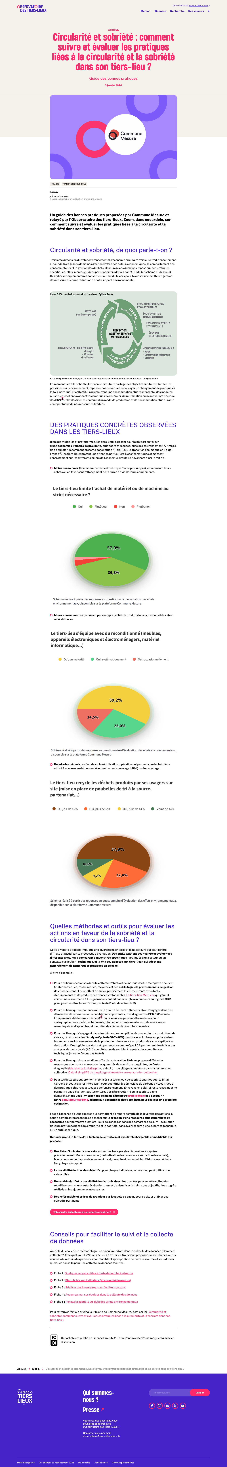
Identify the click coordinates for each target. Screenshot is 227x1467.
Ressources (196, 11)
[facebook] (152, 1406)
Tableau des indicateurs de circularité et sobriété (82, 1212)
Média (145, 11)
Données (160, 11)
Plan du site (84, 1462)
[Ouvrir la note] (62, 398)
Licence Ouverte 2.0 (106, 1338)
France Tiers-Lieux (198, 5)
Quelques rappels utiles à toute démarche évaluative (99, 1273)
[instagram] (160, 1406)
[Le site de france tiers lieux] (25, 1396)
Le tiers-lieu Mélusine (140, 995)
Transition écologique (74, 184)
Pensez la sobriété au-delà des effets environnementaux (101, 1301)
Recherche (177, 11)
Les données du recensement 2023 (56, 1462)
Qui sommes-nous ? (99, 1396)
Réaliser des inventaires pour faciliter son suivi (95, 1287)
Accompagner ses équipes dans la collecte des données (101, 1294)
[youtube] (183, 1406)
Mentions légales (26, 1462)
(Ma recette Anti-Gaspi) (83, 1068)
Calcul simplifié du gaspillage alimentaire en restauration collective (112, 1072)
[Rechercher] (209, 11)
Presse (91, 1409)
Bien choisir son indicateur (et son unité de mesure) (98, 1280)
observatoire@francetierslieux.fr (101, 1436)
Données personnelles (123, 1462)
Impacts (55, 184)
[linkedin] (167, 1406)
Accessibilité (101, 1462)
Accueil (21, 1368)
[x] (175, 1406)
